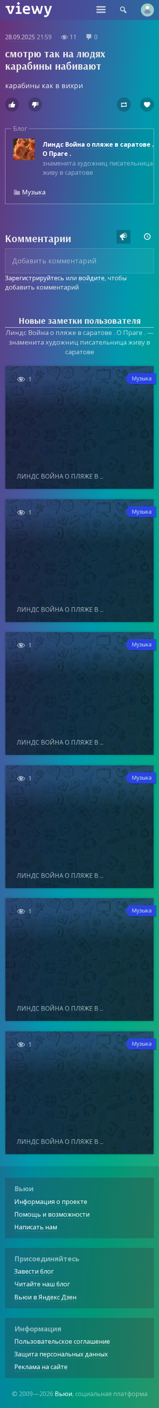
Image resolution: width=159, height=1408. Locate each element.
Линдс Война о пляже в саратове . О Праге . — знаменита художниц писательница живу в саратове (80, 342)
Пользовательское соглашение (62, 1341)
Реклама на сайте (41, 1367)
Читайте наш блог (42, 1284)
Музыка (34, 192)
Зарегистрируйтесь (34, 278)
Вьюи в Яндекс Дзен (45, 1297)
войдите (91, 278)
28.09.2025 (20, 37)
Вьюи (63, 1394)
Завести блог (34, 1271)
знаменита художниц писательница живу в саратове (98, 158)
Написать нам (35, 1227)
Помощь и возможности (52, 1214)
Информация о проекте (50, 1201)
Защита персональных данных (61, 1354)
